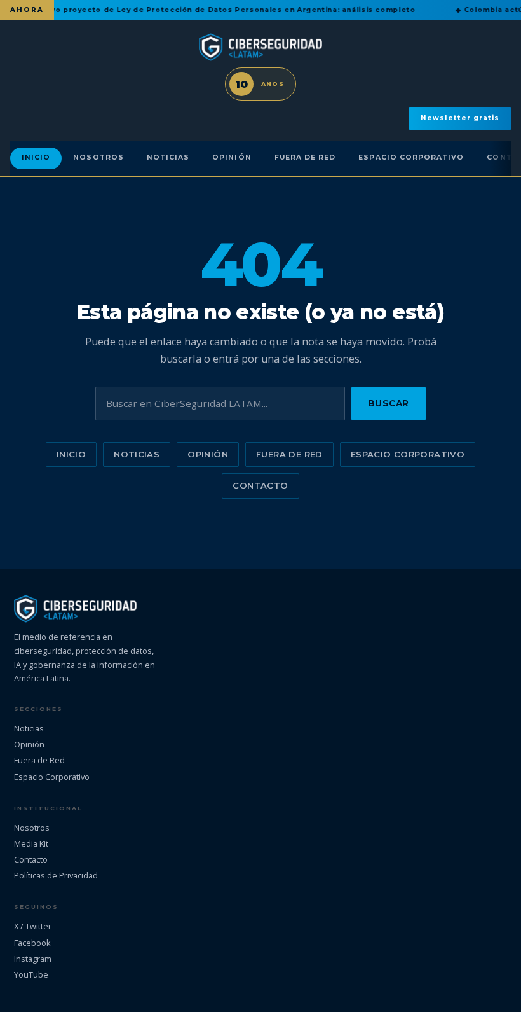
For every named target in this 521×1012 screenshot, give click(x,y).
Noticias (168, 157)
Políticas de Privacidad (56, 875)
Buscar (388, 403)
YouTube (31, 974)
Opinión (231, 157)
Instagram (32, 958)
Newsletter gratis (460, 118)
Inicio (36, 157)
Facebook (32, 942)
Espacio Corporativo (411, 157)
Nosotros (98, 157)
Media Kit (31, 843)
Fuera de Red (305, 157)
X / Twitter (32, 926)
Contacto (260, 485)
